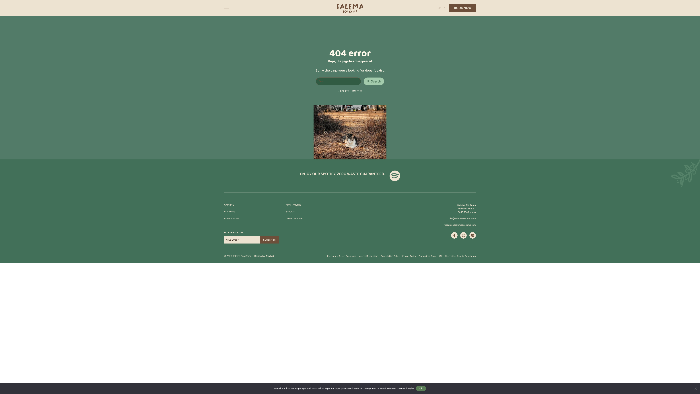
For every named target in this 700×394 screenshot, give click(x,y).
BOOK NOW (462, 8)
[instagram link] (463, 235)
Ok (420, 388)
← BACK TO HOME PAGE (350, 91)
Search (376, 81)
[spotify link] (472, 235)
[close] (226, 8)
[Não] (695, 388)
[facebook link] (454, 235)
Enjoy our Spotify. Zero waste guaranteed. (342, 174)
